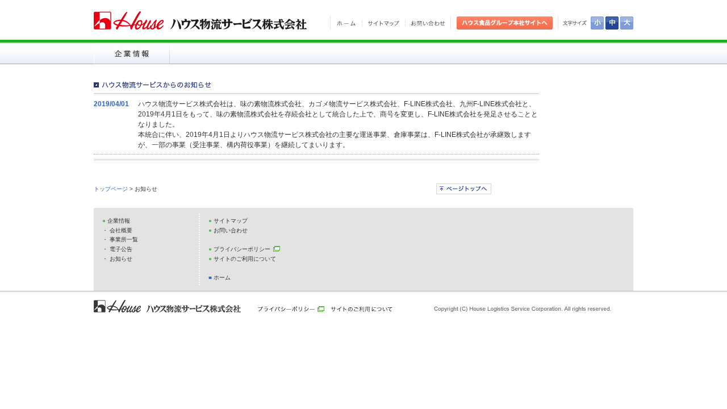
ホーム (222, 277)
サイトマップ (231, 221)
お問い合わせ (231, 230)
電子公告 (121, 249)
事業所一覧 (124, 239)
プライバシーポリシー (242, 249)
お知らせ (121, 259)
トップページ (111, 189)
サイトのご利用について (245, 259)
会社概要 (121, 230)
